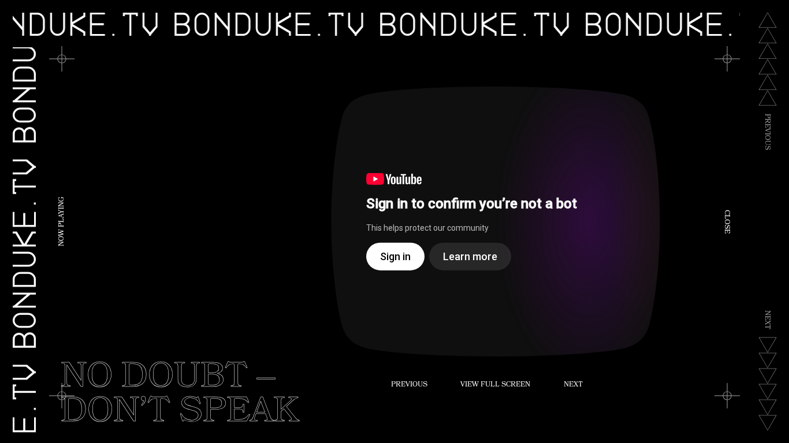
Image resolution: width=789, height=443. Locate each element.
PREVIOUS (409, 385)
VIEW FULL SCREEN (495, 385)
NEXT (573, 385)
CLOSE (726, 222)
